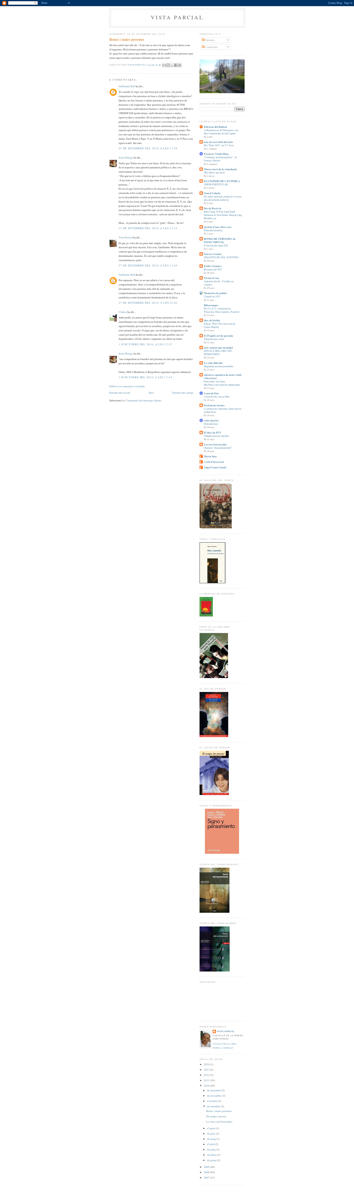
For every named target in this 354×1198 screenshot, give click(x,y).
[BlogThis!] (168, 65)
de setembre (214, 1106)
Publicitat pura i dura (214, 339)
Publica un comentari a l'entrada (127, 386)
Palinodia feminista (213, 230)
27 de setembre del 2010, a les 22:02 (148, 303)
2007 (207, 1177)
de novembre (214, 1095)
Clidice (123, 312)
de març (211, 1149)
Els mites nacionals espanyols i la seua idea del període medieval (222, 198)
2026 (207, 1064)
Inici (151, 392)
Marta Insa (210, 456)
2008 (207, 1172)
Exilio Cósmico (213, 266)
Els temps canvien (216, 1116)
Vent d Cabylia (212, 193)
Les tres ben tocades (215, 444)
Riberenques (211, 305)
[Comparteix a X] (172, 65)
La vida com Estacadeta (219, 1121)
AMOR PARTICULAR (216, 184)
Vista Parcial (126, 237)
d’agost (211, 1128)
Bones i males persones (219, 1111)
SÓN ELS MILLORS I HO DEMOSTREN (218, 352)
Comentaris (211, 47)
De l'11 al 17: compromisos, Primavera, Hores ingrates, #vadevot (221, 310)
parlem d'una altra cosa (217, 227)
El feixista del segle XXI (216, 245)
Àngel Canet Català (215, 467)
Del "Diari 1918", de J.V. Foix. (219, 145)
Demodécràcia (211, 423)
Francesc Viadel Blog (216, 154)
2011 (207, 1080)
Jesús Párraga (126, 157)
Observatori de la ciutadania (220, 169)
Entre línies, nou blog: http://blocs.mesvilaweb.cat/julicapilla (222, 383)
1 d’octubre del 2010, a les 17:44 (145, 377)
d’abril (211, 1144)
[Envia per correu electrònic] (164, 65)
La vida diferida (213, 363)
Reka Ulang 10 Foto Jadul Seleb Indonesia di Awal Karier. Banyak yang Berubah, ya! (223, 215)
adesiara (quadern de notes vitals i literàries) (223, 376)
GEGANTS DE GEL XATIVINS (221, 257)
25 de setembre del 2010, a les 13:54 (148, 228)
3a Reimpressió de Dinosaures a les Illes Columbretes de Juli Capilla (221, 131)
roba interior (211, 420)
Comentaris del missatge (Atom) (143, 400)
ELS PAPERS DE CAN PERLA (222, 181)
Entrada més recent (119, 392)
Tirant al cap (211, 278)
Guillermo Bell (127, 86)
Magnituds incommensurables (218, 366)
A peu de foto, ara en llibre (217, 396)
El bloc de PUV (212, 432)
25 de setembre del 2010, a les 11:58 (148, 148)
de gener (212, 1160)
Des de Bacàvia (212, 208)
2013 (207, 1069)
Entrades (209, 40)
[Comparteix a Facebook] (176, 65)
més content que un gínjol (218, 347)
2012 (207, 1075)
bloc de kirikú (212, 320)
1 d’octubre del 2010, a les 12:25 (145, 344)
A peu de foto (211, 393)
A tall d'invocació (214, 462)
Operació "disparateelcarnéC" (218, 447)
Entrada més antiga (182, 392)
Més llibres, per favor (214, 172)
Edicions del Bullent (215, 127)
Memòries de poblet (215, 293)
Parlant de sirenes (214, 405)
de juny (211, 1133)
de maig (212, 1139)
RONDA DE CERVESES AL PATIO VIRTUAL (220, 240)
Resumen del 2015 (213, 269)
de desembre (214, 1090)
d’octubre (212, 1101)
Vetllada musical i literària (216, 435)
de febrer (212, 1155)
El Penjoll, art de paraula (218, 335)
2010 (207, 1085)
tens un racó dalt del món (218, 142)
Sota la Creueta (213, 254)
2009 (207, 1167)
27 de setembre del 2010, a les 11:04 (148, 265)
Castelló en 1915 (212, 296)
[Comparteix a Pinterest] (180, 65)
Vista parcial (177, 17)
